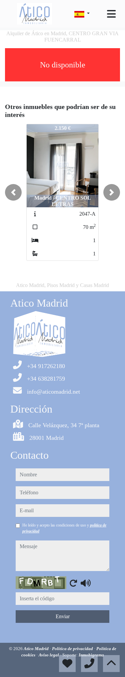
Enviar (63, 616)
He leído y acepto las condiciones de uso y (64, 528)
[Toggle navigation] (111, 14)
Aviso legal (49, 654)
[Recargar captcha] (73, 583)
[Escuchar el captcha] (85, 583)
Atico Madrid (37, 648)
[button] (13, 192)
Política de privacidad (73, 648)
